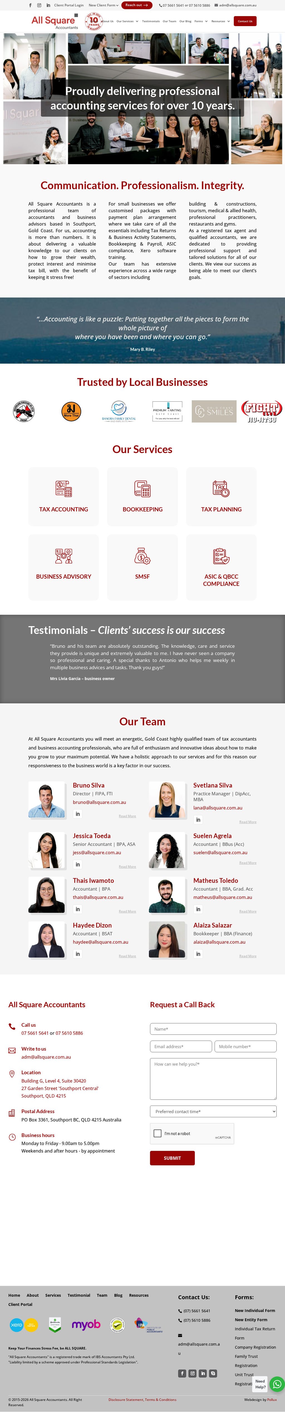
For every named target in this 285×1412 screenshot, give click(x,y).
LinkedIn (77, 814)
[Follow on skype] (213, 1373)
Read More (127, 816)
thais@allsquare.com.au (98, 897)
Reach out (137, 5)
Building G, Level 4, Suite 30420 (53, 1081)
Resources (218, 21)
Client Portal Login (69, 5)
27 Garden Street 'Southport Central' (60, 1088)
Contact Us (245, 21)
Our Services (125, 21)
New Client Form (102, 5)
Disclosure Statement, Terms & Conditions (142, 1399)
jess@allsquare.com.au (97, 853)
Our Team (169, 21)
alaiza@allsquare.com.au (219, 942)
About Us (107, 21)
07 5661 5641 (173, 5)
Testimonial (79, 1295)
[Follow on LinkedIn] (203, 1373)
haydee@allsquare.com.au (100, 942)
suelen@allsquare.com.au (220, 853)
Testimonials (151, 21)
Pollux (272, 1399)
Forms (199, 21)
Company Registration (255, 1347)
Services (53, 1295)
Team (102, 1295)
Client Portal (20, 1304)
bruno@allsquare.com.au (99, 802)
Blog (118, 1295)
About (33, 1295)
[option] (23, 411)
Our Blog (185, 21)
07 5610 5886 (199, 5)
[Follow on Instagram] (192, 1373)
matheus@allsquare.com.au (222, 897)
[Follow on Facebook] (182, 1373)
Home (94, 21)
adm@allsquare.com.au (46, 1057)
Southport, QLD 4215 (43, 1096)
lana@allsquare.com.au (217, 808)
